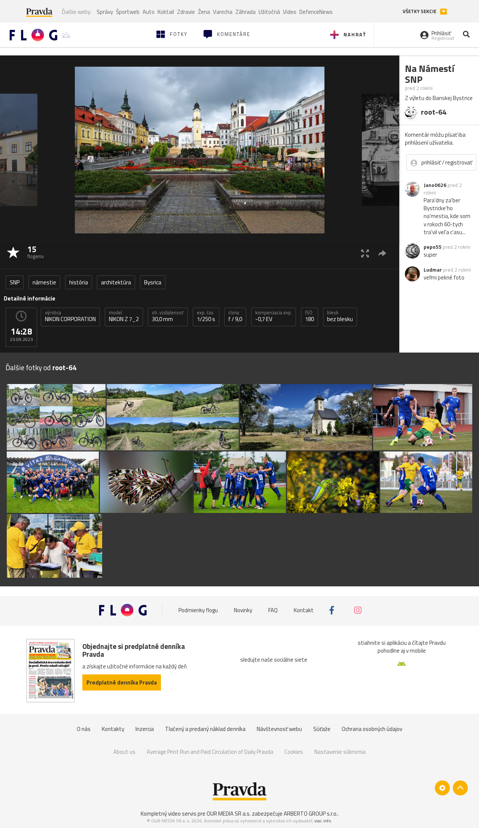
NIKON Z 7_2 (124, 316)
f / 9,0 (235, 316)
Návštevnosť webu (279, 729)
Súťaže (321, 729)
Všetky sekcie (420, 11)
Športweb (128, 11)
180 (309, 316)
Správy (105, 11)
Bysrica (152, 282)
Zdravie (186, 11)
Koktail (166, 11)
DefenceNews (316, 11)
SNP (14, 282)
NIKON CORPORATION (70, 316)
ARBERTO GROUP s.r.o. (311, 813)
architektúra (116, 282)
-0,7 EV (273, 316)
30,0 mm (168, 316)
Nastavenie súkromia (340, 752)
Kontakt (304, 610)
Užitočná (269, 11)
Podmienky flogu (198, 610)
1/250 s (206, 316)
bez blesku (340, 316)
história (78, 282)
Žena (204, 11)
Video (289, 11)
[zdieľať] (382, 253)
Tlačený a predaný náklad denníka (205, 729)
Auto (149, 11)
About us (124, 752)
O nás (84, 729)
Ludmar (433, 270)
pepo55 (433, 247)
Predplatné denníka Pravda (121, 682)
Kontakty (113, 729)
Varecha (222, 11)
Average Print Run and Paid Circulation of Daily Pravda (210, 752)
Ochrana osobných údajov (372, 729)
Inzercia (144, 729)
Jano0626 (435, 185)
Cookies (293, 752)
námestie (44, 282)
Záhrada (245, 11)
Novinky (243, 610)
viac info (322, 820)
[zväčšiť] (365, 253)
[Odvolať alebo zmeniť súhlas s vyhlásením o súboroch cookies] (442, 787)
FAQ (273, 610)
